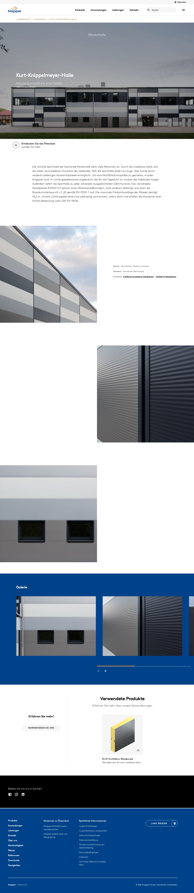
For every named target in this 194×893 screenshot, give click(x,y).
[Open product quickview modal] (138, 750)
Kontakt (134, 10)
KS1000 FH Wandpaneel (166, 277)
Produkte (80, 10)
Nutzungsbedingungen (89, 852)
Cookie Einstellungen (88, 826)
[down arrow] (16, 145)
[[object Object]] (122, 734)
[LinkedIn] (23, 795)
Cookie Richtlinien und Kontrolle (93, 831)
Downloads (13, 860)
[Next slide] (105, 671)
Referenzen (13, 855)
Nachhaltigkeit (15, 845)
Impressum (83, 857)
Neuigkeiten (14, 865)
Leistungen (118, 10)
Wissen (11, 850)
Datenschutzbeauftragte (89, 835)
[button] (183, 10)
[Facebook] (10, 795)
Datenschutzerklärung (88, 840)
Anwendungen (99, 10)
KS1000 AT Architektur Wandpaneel (138, 277)
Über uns (12, 840)
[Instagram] (16, 795)
